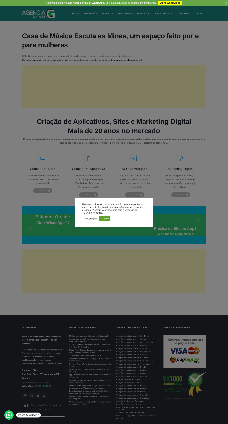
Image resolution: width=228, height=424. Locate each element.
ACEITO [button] (105, 219)
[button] (9, 415)
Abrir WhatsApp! (170, 3)
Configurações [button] (90, 218)
